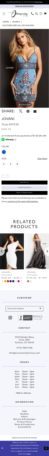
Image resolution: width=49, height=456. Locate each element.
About (24, 417)
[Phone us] (32, 14)
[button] (4, 13)
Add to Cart (24, 182)
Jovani (16, 22)
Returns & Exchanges (24, 419)
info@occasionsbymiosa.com (24, 353)
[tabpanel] (24, 68)
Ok (46, 448)
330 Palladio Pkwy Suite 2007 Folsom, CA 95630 (24, 340)
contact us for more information (22, 202)
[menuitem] (4, 13)
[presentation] (12, 251)
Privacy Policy (24, 422)
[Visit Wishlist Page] (41, 13)
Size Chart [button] (42, 159)
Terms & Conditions (24, 425)
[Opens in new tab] (30, 318)
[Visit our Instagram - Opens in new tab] (10, 318)
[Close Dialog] (2, 448)
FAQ (24, 411)
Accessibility (24, 427)
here (28, 454)
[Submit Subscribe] (40, 308)
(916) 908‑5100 (24, 348)
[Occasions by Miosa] (17, 13)
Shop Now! (38, 2)
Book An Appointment (25, 192)
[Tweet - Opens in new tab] (20, 111)
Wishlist (24, 414)
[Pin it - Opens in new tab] (28, 111)
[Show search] (36, 14)
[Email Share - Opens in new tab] (35, 111)
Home (6, 22)
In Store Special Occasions (18, 26)
